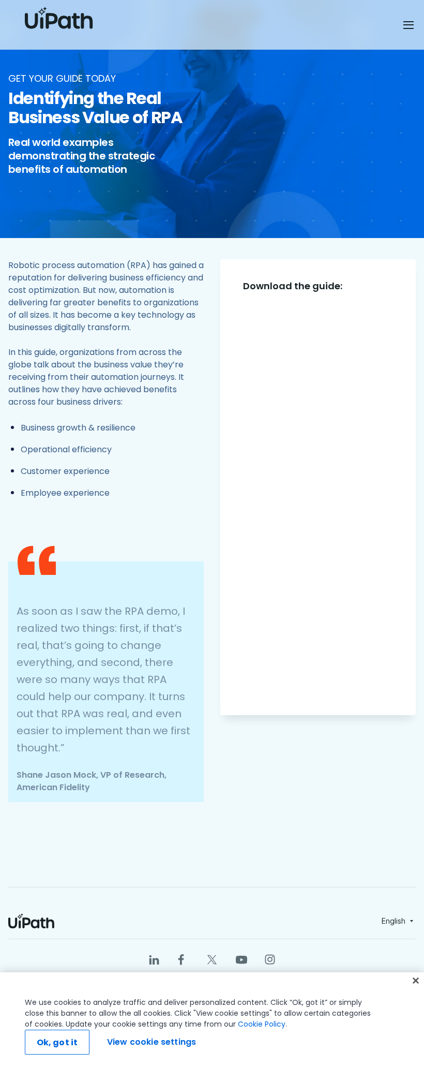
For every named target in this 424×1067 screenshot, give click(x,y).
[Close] (416, 980)
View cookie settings (151, 1042)
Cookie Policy (261, 1024)
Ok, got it (57, 1042)
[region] (212, 1019)
